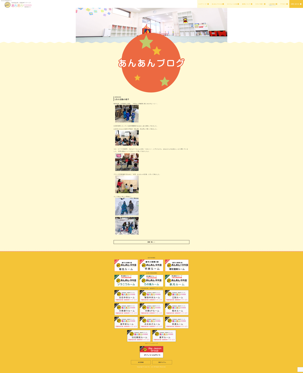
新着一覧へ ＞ (151, 242)
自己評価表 (141, 362)
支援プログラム (162, 362)
